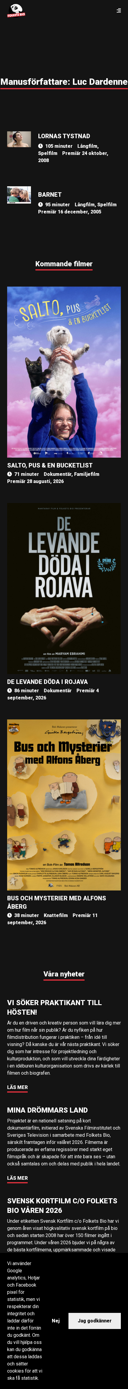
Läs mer (17, 1087)
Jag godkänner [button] (95, 1321)
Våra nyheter (64, 974)
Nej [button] (56, 1321)
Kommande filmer (64, 264)
